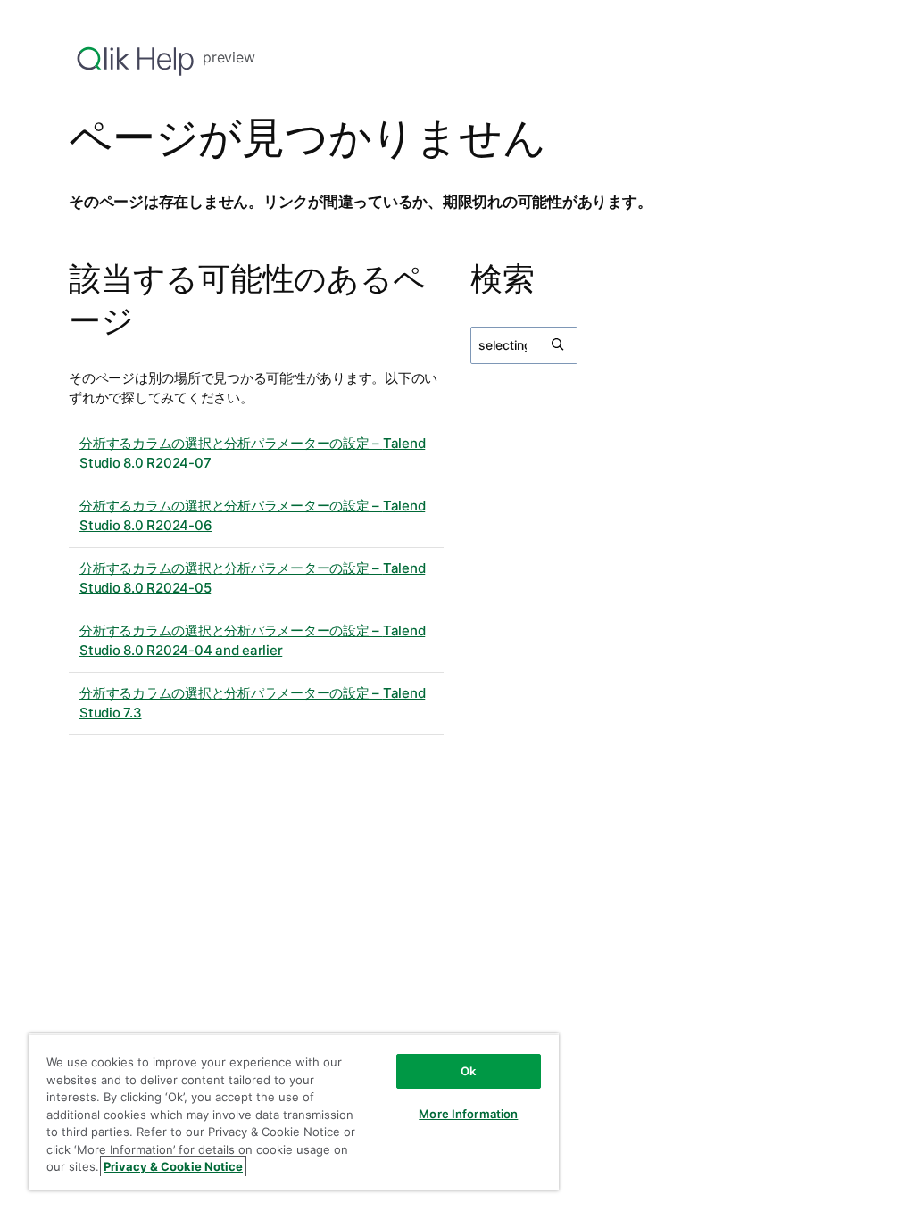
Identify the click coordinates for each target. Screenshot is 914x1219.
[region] (294, 1111)
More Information (468, 1114)
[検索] (559, 345)
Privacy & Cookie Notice (173, 1166)
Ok (468, 1071)
